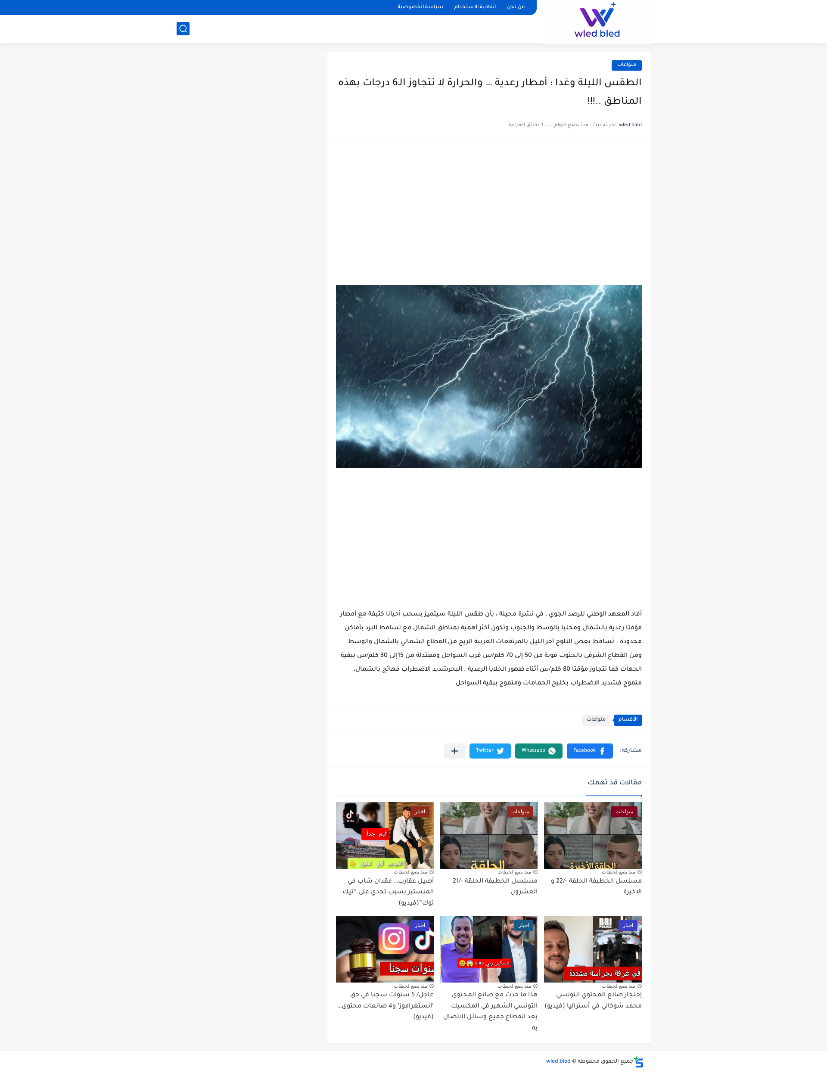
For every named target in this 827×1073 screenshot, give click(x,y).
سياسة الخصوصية (420, 7)
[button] (590, 751)
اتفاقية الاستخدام (475, 7)
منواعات (626, 65)
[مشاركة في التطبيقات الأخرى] (454, 751)
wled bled (558, 1062)
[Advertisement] (489, 218)
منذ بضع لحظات (618, 872)
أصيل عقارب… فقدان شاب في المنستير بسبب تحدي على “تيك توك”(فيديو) (388, 892)
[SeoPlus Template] (639, 1062)
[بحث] (183, 28)
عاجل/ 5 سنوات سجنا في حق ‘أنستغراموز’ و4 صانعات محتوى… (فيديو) (385, 1006)
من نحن (516, 7)
